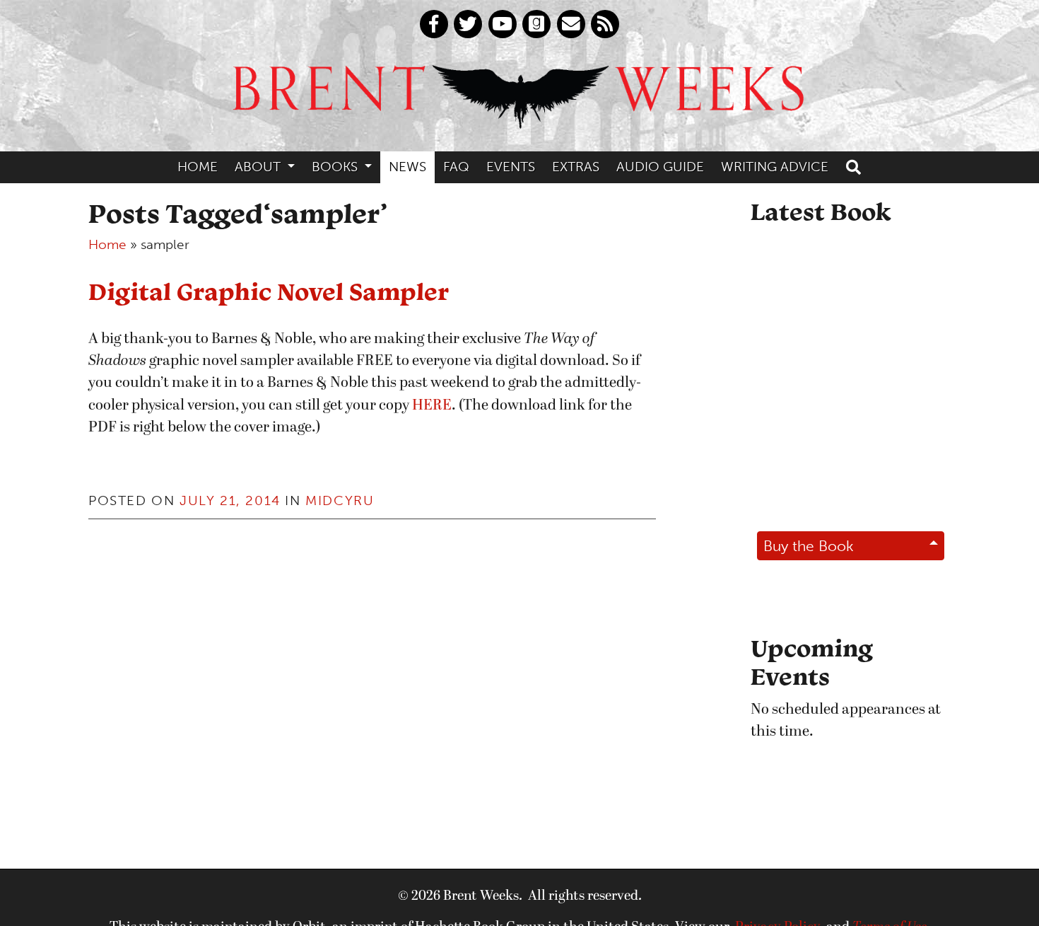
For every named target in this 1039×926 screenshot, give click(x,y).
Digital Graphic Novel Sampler (268, 291)
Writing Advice (774, 166)
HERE (432, 406)
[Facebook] (434, 24)
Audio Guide (660, 166)
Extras (575, 166)
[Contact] (571, 24)
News (407, 166)
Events (510, 166)
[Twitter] (468, 24)
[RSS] (605, 24)
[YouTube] (502, 24)
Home (197, 166)
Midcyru (339, 500)
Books (336, 166)
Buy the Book (808, 546)
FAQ (456, 166)
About (259, 166)
